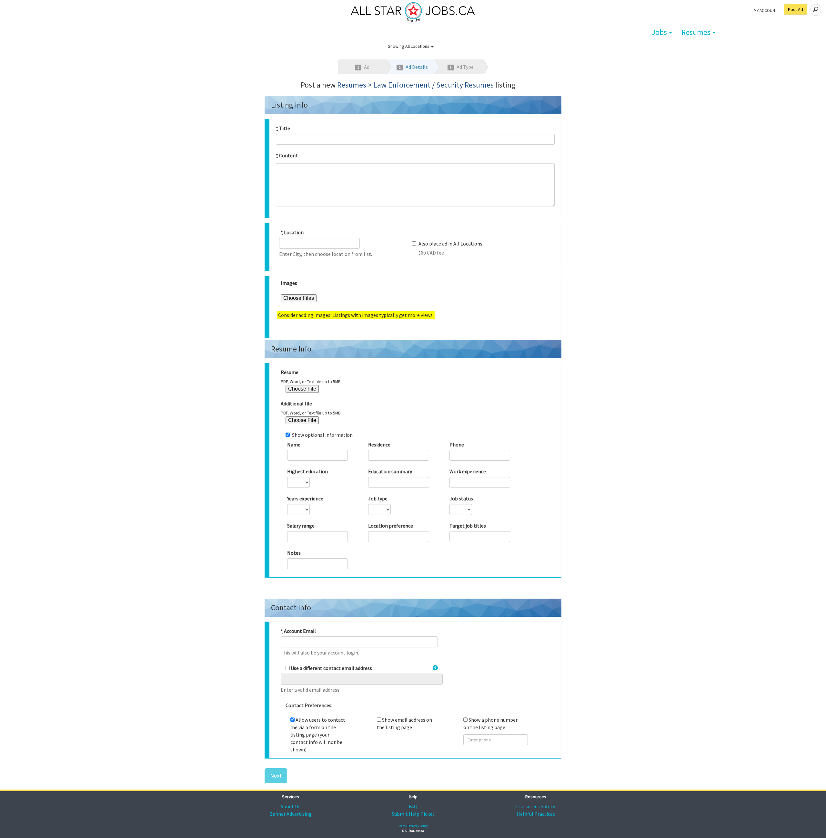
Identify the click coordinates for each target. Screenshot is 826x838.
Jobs (660, 32)
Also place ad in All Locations (450, 243)
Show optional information (322, 435)
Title (283, 128)
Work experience (467, 471)
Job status (461, 498)
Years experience (305, 498)
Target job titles (467, 525)
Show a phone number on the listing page (490, 723)
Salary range (301, 525)
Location (292, 232)
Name (293, 444)
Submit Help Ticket (413, 814)
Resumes (696, 32)
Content (287, 155)
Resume (289, 372)
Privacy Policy (418, 826)
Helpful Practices (536, 814)
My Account (765, 10)
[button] (435, 668)
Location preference (390, 525)
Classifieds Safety (535, 806)
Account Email (298, 631)
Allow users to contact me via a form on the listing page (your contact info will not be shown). (317, 734)
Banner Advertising (290, 814)
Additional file (296, 403)
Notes (294, 553)
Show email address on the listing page (404, 723)
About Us (290, 806)
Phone (456, 444)
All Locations (417, 46)
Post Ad (795, 9)
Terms (402, 826)
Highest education (307, 471)
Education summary (390, 471)
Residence (379, 444)
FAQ (413, 806)
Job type (378, 498)
